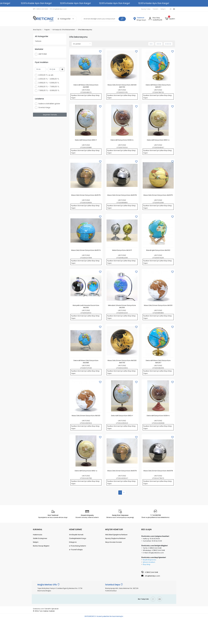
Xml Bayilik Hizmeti (76, 534)
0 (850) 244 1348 (151, 572)
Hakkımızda (37, 534)
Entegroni (73, 542)
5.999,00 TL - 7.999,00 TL (48, 86)
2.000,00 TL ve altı (45, 75)
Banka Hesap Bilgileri (41, 546)
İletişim (163, 9)
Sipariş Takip (145, 9)
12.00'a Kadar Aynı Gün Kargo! (36, 3)
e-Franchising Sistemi (77, 546)
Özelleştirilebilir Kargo (77, 538)
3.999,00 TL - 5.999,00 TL (48, 83)
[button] (170, 19)
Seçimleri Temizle (50, 114)
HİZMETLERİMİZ (75, 529)
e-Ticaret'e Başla (76, 549)
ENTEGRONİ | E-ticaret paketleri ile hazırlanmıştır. (104, 616)
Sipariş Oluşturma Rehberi (115, 538)
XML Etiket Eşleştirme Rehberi (116, 534)
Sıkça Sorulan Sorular (113, 542)
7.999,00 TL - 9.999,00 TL (48, 90)
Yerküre (38, 41)
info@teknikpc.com (152, 576)
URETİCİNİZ (42, 54)
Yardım (155, 9)
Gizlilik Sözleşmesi (40, 538)
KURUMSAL (37, 529)
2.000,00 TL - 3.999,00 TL (48, 79)
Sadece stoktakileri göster (49, 103)
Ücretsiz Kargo (44, 107)
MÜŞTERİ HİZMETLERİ (114, 529)
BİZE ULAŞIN (146, 529)
